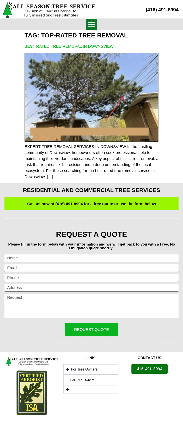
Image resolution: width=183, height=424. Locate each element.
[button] (91, 24)
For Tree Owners (82, 380)
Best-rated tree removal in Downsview (69, 46)
